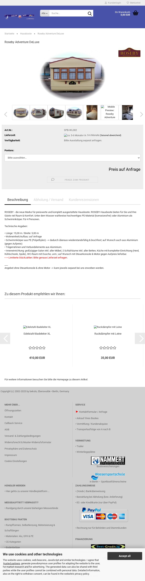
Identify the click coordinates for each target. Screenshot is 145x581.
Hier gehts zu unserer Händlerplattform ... (27, 491)
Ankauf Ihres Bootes (88, 418)
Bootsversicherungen (108, 466)
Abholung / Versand (48, 200)
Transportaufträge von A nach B (93, 429)
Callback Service (13, 423)
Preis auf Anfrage (124, 169)
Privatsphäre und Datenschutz (21, 448)
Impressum (11, 455)
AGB (7, 429)
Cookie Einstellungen (16, 461)
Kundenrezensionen (84, 200)
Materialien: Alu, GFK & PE (19, 536)
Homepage (63, 379)
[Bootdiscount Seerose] (19, 17)
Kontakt (9, 416)
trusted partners (11, 563)
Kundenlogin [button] (114, 3)
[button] (4, 114)
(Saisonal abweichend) (110, 135)
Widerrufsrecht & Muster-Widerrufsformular (28, 442)
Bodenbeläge (13, 547)
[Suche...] (89, 13)
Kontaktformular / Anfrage (93, 411)
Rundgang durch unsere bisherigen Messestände (32, 508)
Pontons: (9, 150)
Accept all (125, 555)
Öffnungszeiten (13, 410)
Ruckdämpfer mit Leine (107, 333)
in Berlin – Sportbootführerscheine (108, 481)
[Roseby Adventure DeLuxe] (72, 75)
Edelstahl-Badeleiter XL (37, 333)
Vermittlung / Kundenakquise (92, 423)
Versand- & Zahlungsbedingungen (23, 435)
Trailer (80, 446)
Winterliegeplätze (86, 451)
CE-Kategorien (13, 541)
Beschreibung (17, 200)
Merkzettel (134, 3)
